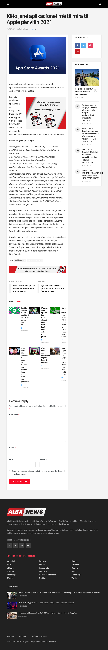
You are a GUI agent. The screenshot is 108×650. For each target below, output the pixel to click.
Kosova (42, 561)
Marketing (22, 636)
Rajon (74, 561)
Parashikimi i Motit (47, 575)
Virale (74, 578)
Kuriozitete (44, 568)
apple (30, 260)
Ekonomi (10, 571)
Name (12, 447)
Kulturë (42, 564)
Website (43, 459)
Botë (9, 564)
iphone (38, 260)
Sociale (75, 568)
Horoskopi (11, 575)
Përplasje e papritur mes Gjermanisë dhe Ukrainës (84, 92)
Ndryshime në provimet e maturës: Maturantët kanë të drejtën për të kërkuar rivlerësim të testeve (59, 593)
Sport (74, 571)
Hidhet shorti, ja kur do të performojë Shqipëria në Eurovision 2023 (46, 603)
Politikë (42, 578)
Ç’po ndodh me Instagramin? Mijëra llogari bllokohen (46, 355)
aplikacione (20, 260)
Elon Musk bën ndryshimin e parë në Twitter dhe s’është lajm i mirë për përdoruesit (26, 365)
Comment (14, 414)
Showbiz (75, 564)
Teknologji (23, 29)
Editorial (10, 568)
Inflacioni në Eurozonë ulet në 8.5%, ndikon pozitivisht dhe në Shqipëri (47, 613)
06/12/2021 (11, 29)
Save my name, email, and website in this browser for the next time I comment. (38, 472)
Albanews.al (16, 642)
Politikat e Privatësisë (39, 636)
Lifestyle (43, 571)
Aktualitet (11, 561)
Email (12, 459)
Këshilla (10, 578)
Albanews (10, 636)
